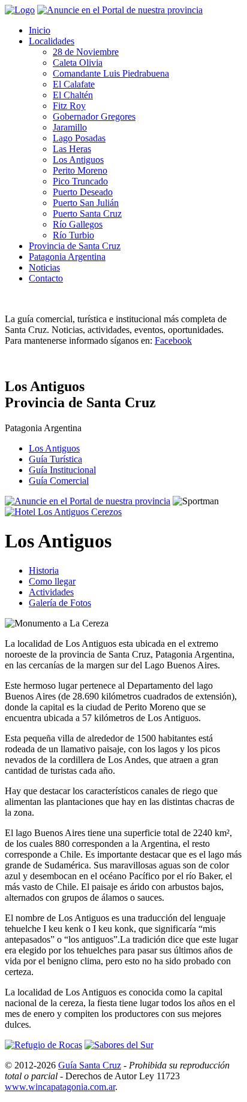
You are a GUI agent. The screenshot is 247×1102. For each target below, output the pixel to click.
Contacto (46, 278)
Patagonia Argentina (67, 257)
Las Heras (72, 149)
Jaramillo (70, 127)
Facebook (173, 340)
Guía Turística (55, 459)
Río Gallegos (78, 224)
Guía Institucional (62, 470)
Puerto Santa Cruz (87, 213)
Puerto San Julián (86, 203)
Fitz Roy (69, 106)
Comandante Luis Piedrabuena (111, 73)
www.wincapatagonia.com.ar (60, 1087)
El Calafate (74, 84)
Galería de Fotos (60, 603)
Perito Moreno (80, 170)
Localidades (51, 41)
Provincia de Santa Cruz (75, 246)
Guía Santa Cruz (89, 1065)
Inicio (39, 30)
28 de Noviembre (86, 52)
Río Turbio (73, 235)
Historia (44, 570)
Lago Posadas (79, 138)
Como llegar (52, 581)
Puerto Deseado (83, 192)
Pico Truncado (80, 181)
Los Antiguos (78, 160)
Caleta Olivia (78, 62)
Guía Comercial (59, 481)
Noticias (44, 267)
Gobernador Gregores (94, 116)
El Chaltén (73, 95)
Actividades (51, 592)
